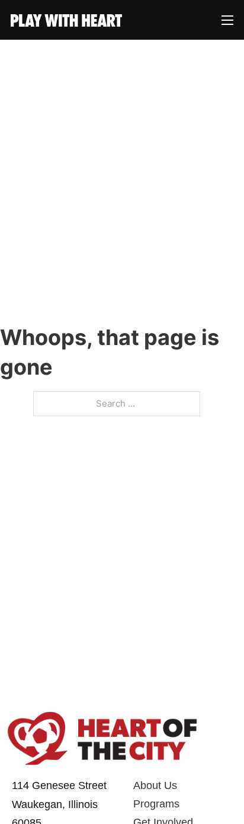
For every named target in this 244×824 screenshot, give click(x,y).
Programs (156, 804)
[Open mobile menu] (227, 19)
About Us (155, 785)
